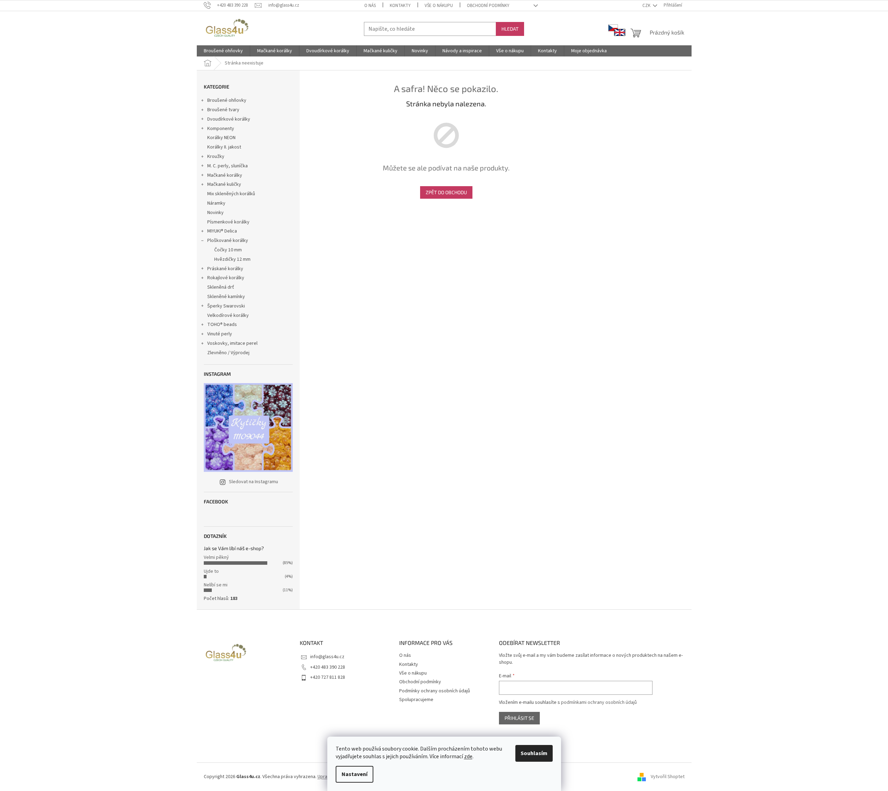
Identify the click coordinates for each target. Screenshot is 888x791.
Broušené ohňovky (226, 100)
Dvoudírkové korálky (228, 119)
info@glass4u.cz (327, 656)
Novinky (215, 212)
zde (468, 756)
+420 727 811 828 (327, 677)
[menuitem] (223, 50)
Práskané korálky (225, 268)
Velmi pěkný (216, 557)
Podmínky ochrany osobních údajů (434, 690)
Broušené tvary (223, 109)
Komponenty (220, 128)
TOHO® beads (222, 324)
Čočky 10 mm (228, 249)
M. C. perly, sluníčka (227, 165)
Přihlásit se (519, 718)
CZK (646, 5)
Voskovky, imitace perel (232, 343)
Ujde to (211, 571)
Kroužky (215, 156)
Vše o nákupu (439, 5)
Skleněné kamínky (226, 296)
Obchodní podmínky (488, 5)
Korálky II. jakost (224, 147)
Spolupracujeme (416, 699)
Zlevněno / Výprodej (228, 352)
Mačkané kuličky (224, 184)
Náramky (216, 203)
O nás (370, 5)
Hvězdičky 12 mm (232, 259)
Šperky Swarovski (226, 306)
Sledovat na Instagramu (253, 481)
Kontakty (400, 5)
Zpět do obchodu (446, 192)
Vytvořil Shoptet (668, 776)
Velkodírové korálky (228, 315)
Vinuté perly (219, 333)
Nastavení (354, 774)
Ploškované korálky (227, 240)
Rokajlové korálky (225, 277)
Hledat (509, 29)
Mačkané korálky (224, 175)
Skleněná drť (220, 287)
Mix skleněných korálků (231, 193)
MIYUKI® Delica (222, 231)
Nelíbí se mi (215, 584)
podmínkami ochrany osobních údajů (599, 702)
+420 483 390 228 (327, 667)
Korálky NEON (221, 137)
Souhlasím (534, 753)
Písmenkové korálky (228, 222)
